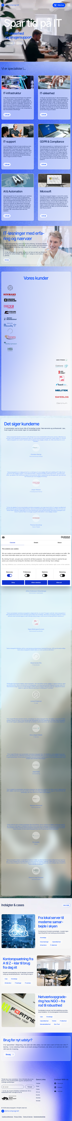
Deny (13, 582)
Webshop (61, 5)
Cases (38, 1089)
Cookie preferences (7, 1116)
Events (38, 1095)
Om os (7, 260)
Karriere (38, 1098)
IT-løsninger (9, 43)
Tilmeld (29, 1087)
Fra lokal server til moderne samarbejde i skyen (51, 922)
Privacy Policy (18, 1116)
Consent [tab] (12, 542)
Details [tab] (36, 542)
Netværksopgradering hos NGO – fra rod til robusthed (52, 1001)
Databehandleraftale (39, 1116)
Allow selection (36, 582)
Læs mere (66, 905)
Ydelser (38, 1083)
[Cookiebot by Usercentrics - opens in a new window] (62, 537)
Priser (37, 1086)
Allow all (59, 582)
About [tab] (59, 542)
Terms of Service (28, 1116)
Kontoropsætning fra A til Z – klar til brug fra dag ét (18, 963)
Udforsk (7, 115)
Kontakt (19, 43)
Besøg (8, 1054)
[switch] (27, 575)
